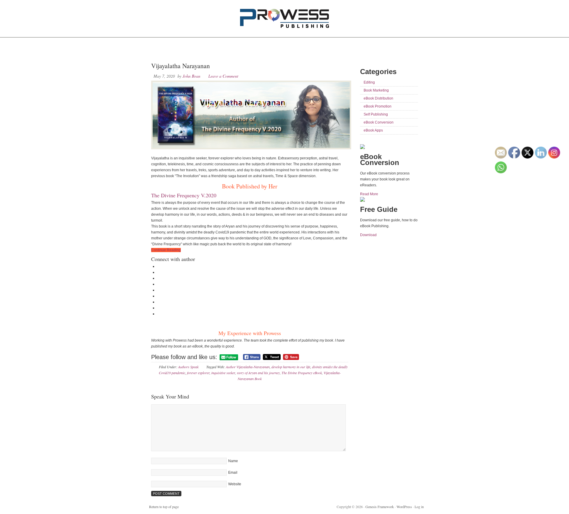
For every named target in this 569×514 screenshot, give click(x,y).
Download (368, 235)
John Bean (191, 76)
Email (232, 472)
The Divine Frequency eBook (302, 372)
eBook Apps (373, 130)
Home (158, 50)
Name (233, 461)
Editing (369, 82)
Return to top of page (164, 506)
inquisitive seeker (223, 372)
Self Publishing (376, 114)
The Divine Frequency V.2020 (183, 195)
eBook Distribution (378, 98)
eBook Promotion (377, 106)
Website (234, 484)
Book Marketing (376, 90)
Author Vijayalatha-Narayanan (248, 366)
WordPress (404, 506)
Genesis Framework (379, 506)
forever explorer (198, 372)
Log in (419, 506)
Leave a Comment (223, 76)
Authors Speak (188, 366)
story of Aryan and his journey (258, 372)
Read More (369, 194)
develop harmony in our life (290, 366)
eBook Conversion (379, 122)
